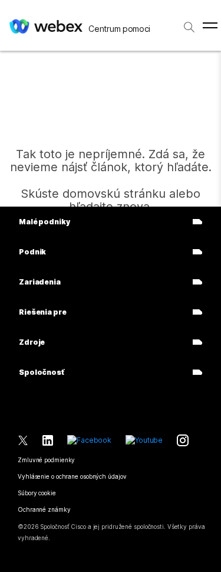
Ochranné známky (44, 509)
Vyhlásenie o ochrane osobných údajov (72, 476)
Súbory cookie (37, 492)
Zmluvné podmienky (46, 459)
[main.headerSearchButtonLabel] (189, 23)
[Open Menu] (210, 25)
